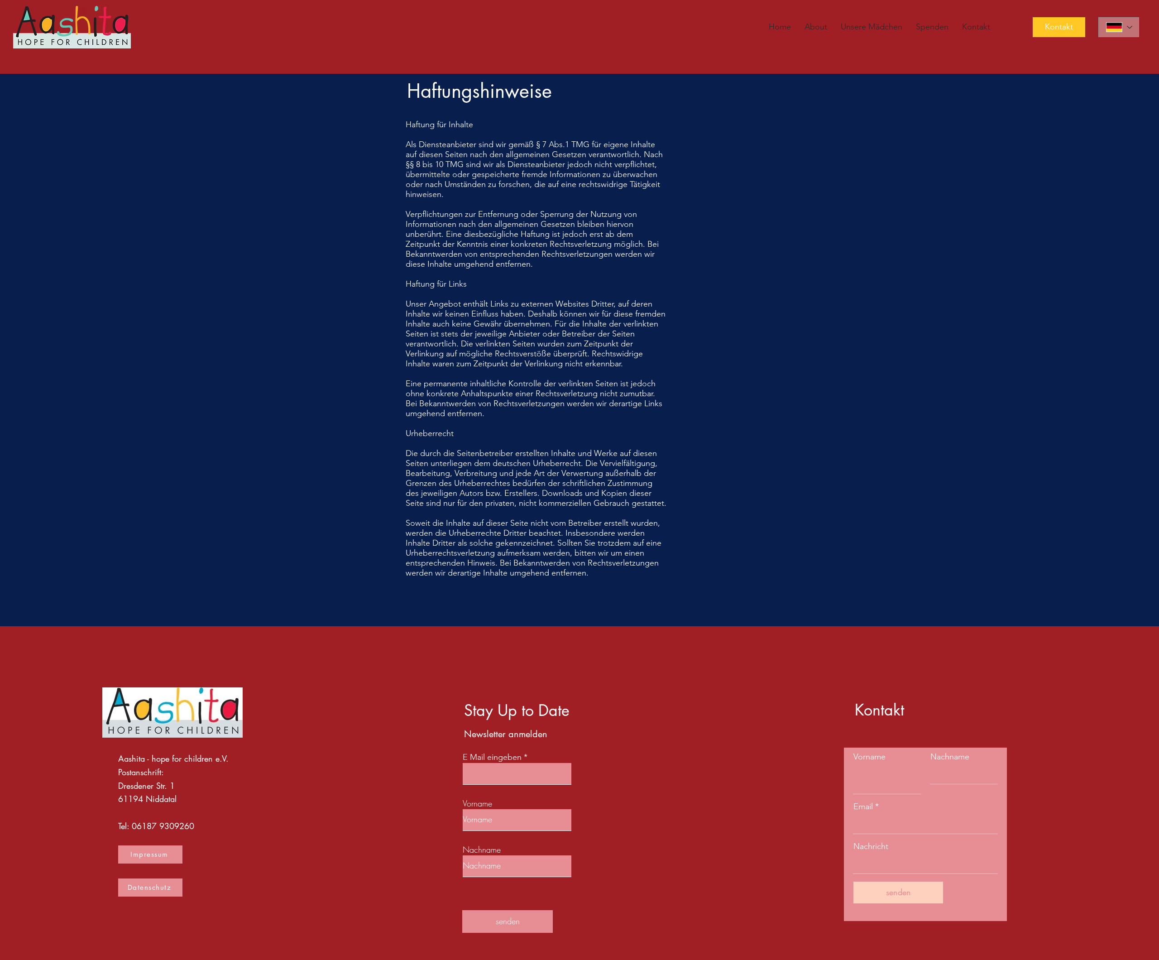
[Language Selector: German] (1118, 27)
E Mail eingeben (492, 757)
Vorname (477, 803)
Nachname (482, 849)
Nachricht (870, 846)
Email (863, 806)
